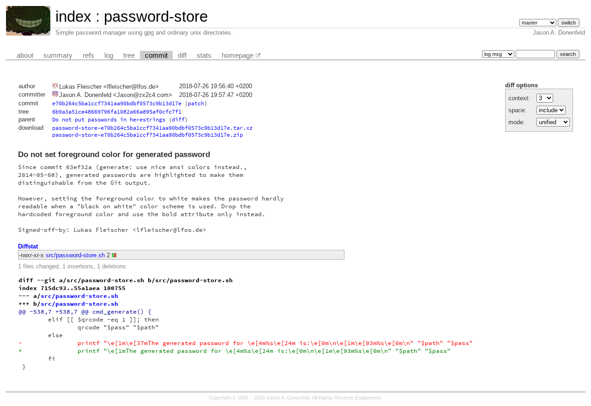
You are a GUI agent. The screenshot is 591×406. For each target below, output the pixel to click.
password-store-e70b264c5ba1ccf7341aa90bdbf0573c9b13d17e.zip (147, 134)
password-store (156, 16)
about (25, 55)
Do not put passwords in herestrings (108, 119)
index (73, 16)
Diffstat (28, 246)
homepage (237, 55)
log (108, 55)
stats (204, 55)
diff (182, 55)
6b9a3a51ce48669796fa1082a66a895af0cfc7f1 (116, 111)
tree (129, 55)
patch (196, 103)
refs (88, 55)
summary (57, 55)
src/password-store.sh (75, 255)
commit (156, 55)
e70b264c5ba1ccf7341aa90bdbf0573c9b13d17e (116, 103)
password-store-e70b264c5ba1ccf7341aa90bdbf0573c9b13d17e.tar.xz (152, 127)
